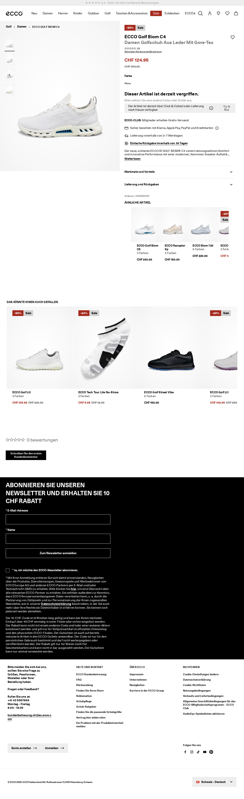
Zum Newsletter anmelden (58, 553)
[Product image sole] (10, 90)
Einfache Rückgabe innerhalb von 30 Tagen (159, 143)
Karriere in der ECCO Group (147, 690)
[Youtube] (204, 752)
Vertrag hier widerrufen (90, 717)
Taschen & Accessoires (132, 13)
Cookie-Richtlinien (194, 685)
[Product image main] (10, 59)
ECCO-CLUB (132, 120)
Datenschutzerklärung (56, 604)
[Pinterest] (211, 752)
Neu (34, 13)
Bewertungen (150, 3)
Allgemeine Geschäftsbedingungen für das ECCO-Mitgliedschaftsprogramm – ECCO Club (209, 705)
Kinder (77, 13)
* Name (10, 530)
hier (73, 589)
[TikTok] (198, 752)
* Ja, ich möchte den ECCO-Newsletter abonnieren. (45, 570)
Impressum (136, 674)
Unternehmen (138, 679)
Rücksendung (84, 685)
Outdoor (93, 13)
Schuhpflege (84, 701)
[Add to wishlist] (232, 37)
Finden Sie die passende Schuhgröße (99, 711)
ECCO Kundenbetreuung (91, 674)
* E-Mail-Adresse (17, 510)
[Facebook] (185, 752)
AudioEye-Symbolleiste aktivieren (204, 713)
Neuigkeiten (137, 685)
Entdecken (172, 13)
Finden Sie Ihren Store (90, 690)
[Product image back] (10, 74)
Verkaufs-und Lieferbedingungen (203, 695)
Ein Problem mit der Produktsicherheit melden (99, 724)
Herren (63, 13)
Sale (156, 13)
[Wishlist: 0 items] (227, 13)
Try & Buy (226, 108)
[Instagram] (191, 752)
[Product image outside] (10, 43)
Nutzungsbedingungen (197, 690)
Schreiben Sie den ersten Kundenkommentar (26, 455)
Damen (48, 13)
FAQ (79, 679)
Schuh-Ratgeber (86, 706)
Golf (107, 13)
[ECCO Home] (14, 13)
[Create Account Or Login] (209, 13)
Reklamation (84, 695)
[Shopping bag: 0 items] (236, 13)
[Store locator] (218, 13)
